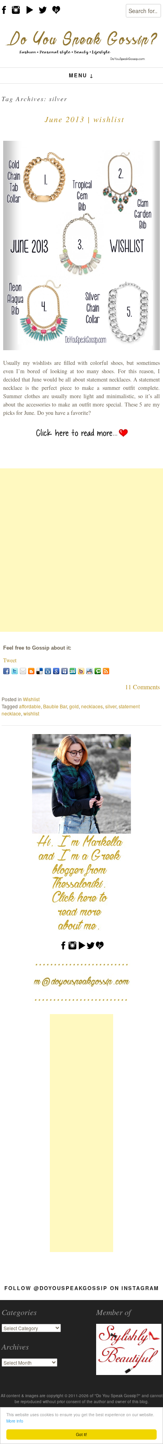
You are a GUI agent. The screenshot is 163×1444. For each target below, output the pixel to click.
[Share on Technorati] (98, 671)
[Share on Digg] (48, 671)
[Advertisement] (81, 550)
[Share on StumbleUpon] (73, 671)
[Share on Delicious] (39, 671)
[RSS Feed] (106, 671)
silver (110, 706)
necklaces (92, 706)
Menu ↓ (81, 75)
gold (74, 706)
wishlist (31, 713)
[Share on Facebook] (6, 671)
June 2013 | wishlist (85, 119)
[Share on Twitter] (14, 671)
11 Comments (142, 687)
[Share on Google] (56, 671)
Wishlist (31, 699)
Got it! (81, 1434)
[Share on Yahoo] (81, 671)
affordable (30, 706)
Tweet (10, 660)
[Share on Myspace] (64, 671)
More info (14, 1421)
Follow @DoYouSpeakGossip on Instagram (81, 1288)
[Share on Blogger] (31, 671)
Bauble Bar (55, 706)
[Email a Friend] (23, 671)
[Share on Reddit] (89, 671)
